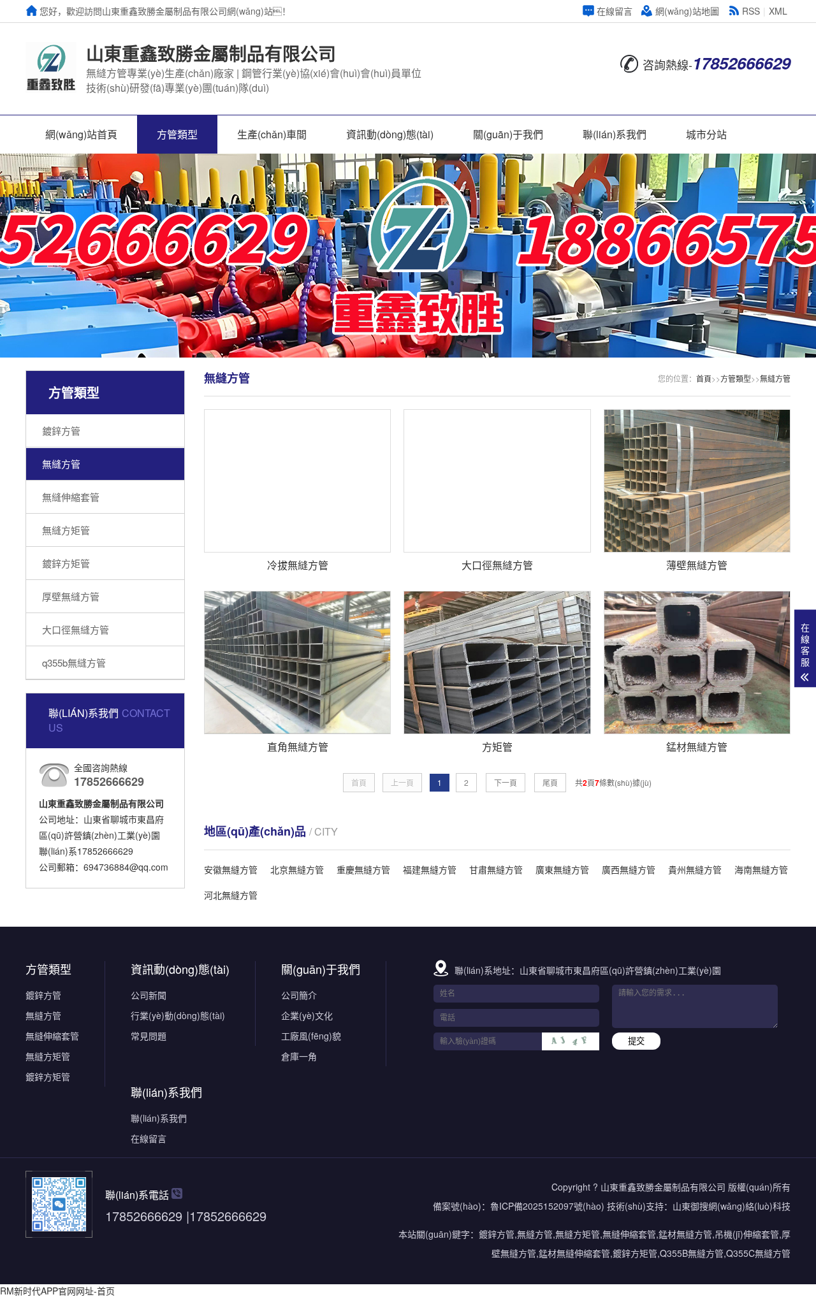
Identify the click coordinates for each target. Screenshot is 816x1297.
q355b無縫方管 (74, 662)
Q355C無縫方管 (758, 1253)
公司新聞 (148, 995)
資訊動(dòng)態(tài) (389, 134)
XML (778, 10)
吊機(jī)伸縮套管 (747, 1234)
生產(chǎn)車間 (272, 134)
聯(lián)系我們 (614, 134)
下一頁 (505, 782)
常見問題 (148, 1035)
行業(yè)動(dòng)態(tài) (178, 1015)
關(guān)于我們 (508, 134)
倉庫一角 (299, 1056)
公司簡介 (299, 995)
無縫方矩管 (66, 530)
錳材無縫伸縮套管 (574, 1253)
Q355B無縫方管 (692, 1253)
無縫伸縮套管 (70, 497)
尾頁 (550, 782)
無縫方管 (61, 463)
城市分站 (706, 134)
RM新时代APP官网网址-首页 (57, 1290)
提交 (636, 1041)
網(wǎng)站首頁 (81, 134)
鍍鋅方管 (61, 430)
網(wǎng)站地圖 (687, 10)
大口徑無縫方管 (75, 629)
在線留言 (614, 10)
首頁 (703, 378)
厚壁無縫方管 (70, 596)
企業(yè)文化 (307, 1015)
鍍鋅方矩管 (66, 563)
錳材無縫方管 (685, 1234)
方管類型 (177, 134)
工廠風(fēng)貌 (311, 1035)
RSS (751, 10)
